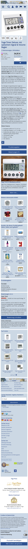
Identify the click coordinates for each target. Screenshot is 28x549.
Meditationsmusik (5, 386)
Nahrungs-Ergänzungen (19, 388)
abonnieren (14, 402)
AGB (2, 448)
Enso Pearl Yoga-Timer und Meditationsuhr (7, 207)
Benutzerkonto (13, 7)
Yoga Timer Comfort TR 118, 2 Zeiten (7, 361)
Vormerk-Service (5, 433)
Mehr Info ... (14, 193)
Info (17, 7)
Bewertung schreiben (14, 317)
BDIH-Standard (8, 472)
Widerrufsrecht (5, 450)
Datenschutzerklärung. (5, 528)
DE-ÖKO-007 (19, 464)
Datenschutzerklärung (6, 452)
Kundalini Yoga (17, 382)
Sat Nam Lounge (5, 435)
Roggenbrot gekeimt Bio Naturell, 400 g (20, 237)
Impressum (4, 446)
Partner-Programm (6, 429)
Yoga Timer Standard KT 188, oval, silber (7, 371)
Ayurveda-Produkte (18, 384)
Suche (9, 7)
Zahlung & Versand (6, 442)
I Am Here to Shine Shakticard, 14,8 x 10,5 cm (7, 262)
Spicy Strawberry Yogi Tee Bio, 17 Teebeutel (20, 248)
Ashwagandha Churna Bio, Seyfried (7, 237)
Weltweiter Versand (6, 411)
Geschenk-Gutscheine (6, 431)
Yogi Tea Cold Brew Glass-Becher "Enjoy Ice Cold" (7, 274)
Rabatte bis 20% (5, 425)
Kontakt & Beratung (6, 444)
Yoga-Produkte (4, 384)
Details (2, 537)
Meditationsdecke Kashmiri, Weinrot (7, 218)
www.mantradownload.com (14, 508)
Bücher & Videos (17, 386)
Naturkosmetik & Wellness (7, 390)
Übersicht (3, 382)
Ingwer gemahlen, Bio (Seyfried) (20, 273)
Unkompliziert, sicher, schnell (7, 415)
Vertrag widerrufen (6, 459)
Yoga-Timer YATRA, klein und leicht (20, 371)
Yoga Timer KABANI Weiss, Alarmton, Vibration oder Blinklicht (20, 361)
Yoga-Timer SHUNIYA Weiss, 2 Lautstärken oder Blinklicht (7, 351)
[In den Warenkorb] (20, 62)
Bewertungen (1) (14, 152)
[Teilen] (2, 142)
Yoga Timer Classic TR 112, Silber (20, 350)
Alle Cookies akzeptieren (14, 544)
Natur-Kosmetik (6, 470)
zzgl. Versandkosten (18, 56)
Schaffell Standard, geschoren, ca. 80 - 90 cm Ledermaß (20, 219)
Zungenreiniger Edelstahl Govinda (20, 261)
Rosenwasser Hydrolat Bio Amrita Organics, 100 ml (7, 249)
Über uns (3, 456)
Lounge (14, 380)
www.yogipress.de (14, 491)
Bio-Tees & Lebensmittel (6, 388)
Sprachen (21, 7)
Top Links (16, 390)
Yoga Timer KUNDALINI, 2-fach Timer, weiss (20, 207)
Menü (4, 7)
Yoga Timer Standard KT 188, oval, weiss (7, 341)
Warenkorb (25, 7)
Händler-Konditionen (6, 427)
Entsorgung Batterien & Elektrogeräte (10, 454)
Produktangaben (14, 147)
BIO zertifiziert (20, 462)
